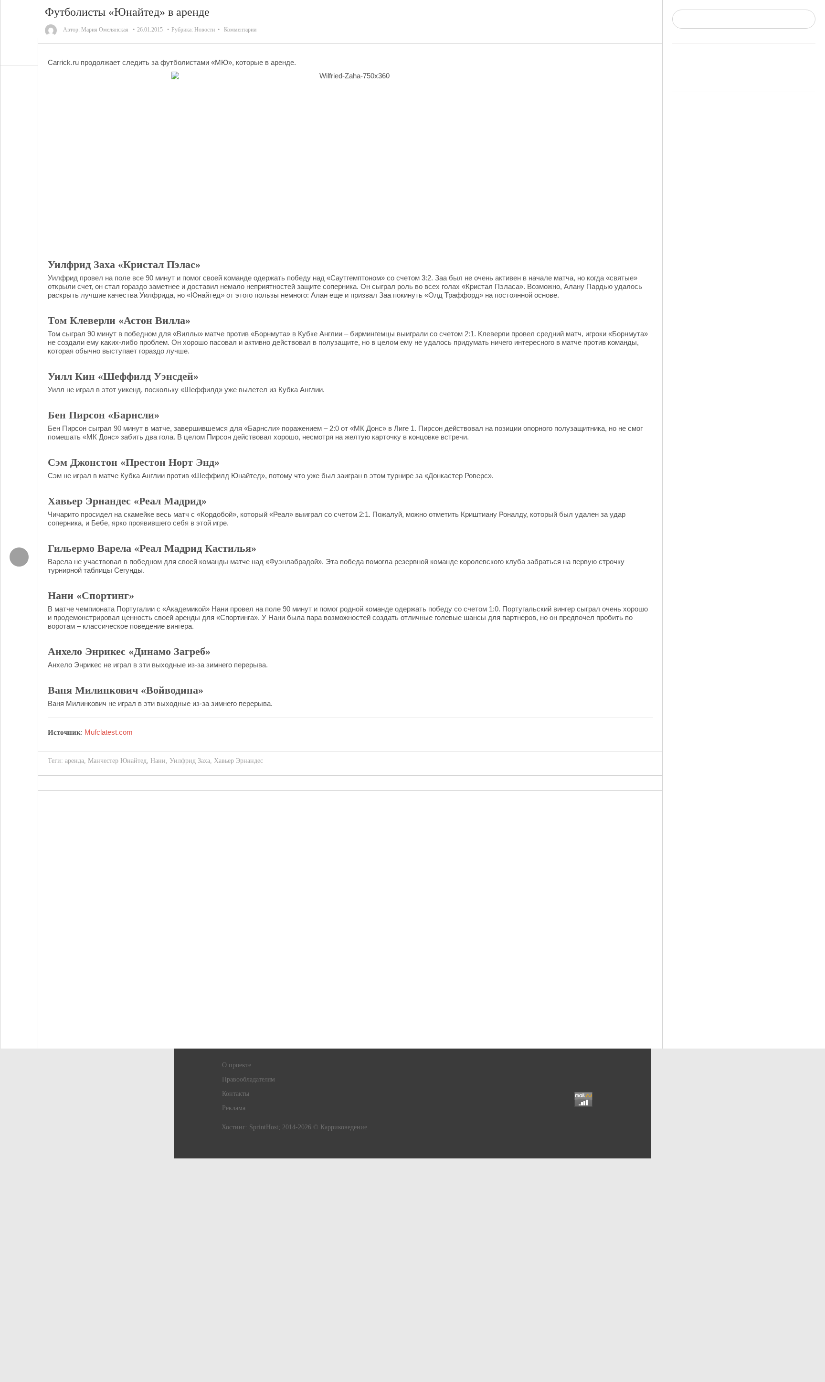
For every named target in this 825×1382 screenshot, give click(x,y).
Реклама (233, 1108)
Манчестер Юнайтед (117, 760)
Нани (158, 760)
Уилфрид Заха (189, 760)
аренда (74, 760)
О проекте (236, 1065)
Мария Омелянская (104, 29)
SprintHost (263, 1127)
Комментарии (240, 29)
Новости (204, 29)
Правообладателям (248, 1079)
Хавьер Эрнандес (238, 760)
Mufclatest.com (109, 732)
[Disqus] (350, 919)
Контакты (235, 1093)
